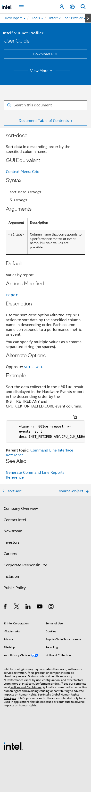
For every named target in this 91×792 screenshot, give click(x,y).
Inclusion (11, 576)
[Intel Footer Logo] (13, 745)
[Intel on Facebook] (5, 607)
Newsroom (13, 531)
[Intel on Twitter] (17, 607)
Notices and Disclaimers (25, 687)
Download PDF (45, 54)
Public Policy (15, 587)
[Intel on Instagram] (51, 607)
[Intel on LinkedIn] (28, 607)
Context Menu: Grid (23, 171)
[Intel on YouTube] (40, 607)
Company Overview (21, 508)
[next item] (88, 18)
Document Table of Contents (44, 120)
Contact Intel (15, 520)
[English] (72, 7)
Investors (11, 542)
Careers (10, 553)
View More (39, 70)
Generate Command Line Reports (35, 472)
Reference (15, 477)
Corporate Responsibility (25, 565)
